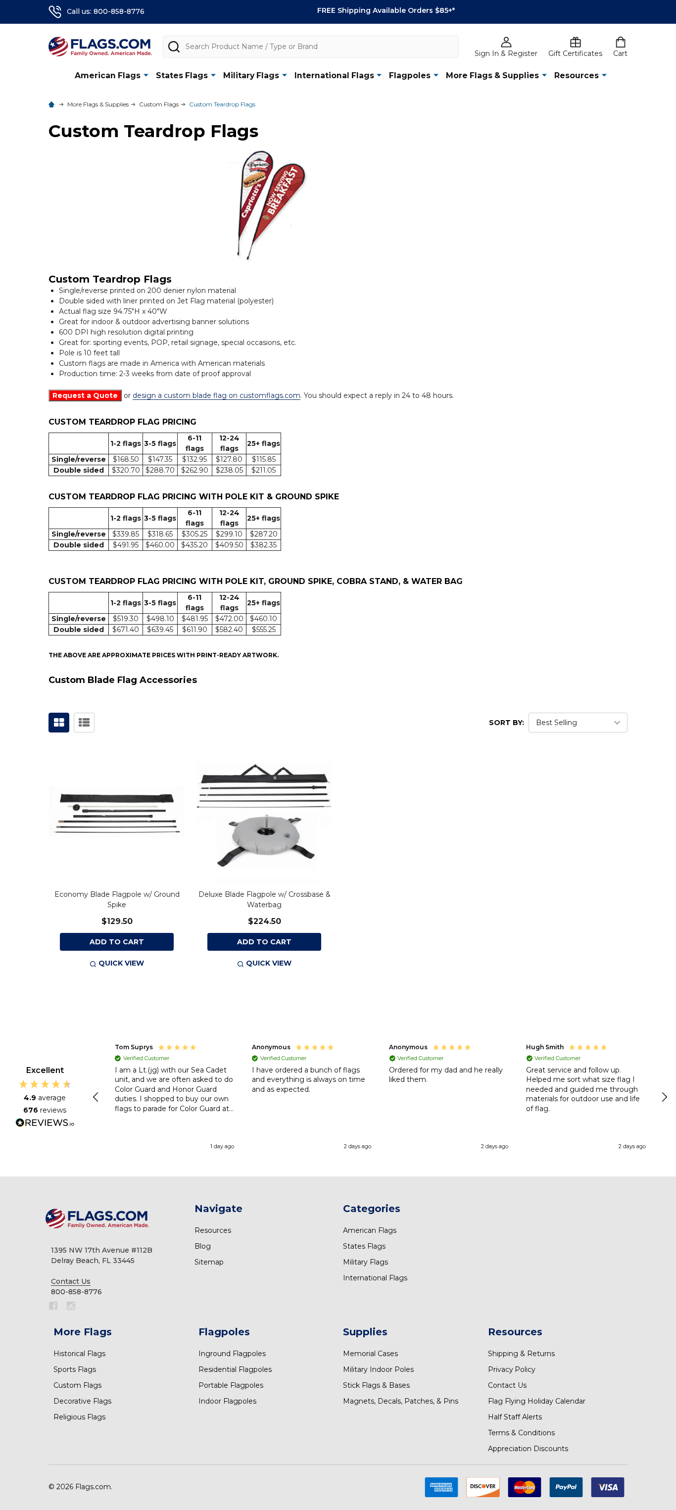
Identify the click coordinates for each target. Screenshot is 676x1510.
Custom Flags (77, 1385)
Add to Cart (117, 941)
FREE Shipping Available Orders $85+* (386, 10)
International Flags (334, 75)
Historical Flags (79, 1353)
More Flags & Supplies (492, 75)
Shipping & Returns (521, 1353)
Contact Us (507, 1385)
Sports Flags (74, 1369)
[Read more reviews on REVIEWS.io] (45, 1124)
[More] (146, 75)
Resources (576, 75)
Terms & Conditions (521, 1432)
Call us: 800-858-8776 (106, 11)
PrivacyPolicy (511, 1369)
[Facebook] (53, 1306)
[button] (96, 1097)
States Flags (182, 75)
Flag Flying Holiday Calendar (536, 1401)
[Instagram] (71, 1306)
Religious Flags (79, 1417)
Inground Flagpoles (232, 1353)
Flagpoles (410, 75)
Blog (202, 1246)
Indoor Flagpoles (227, 1401)
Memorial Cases (370, 1353)
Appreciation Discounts (528, 1448)
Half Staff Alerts (515, 1417)
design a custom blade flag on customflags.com (216, 395)
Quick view (121, 963)
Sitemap (209, 1262)
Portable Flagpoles (230, 1385)
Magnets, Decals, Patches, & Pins (400, 1401)
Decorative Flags (82, 1401)
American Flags (108, 75)
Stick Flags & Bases (376, 1385)
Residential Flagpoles (235, 1369)
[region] (380, 1097)
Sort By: (506, 722)
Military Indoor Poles (378, 1369)
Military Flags (251, 75)
